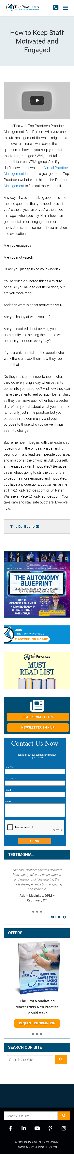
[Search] (61, 1059)
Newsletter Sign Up (38, 727)
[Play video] (37, 100)
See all (56, 917)
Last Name (10, 778)
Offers (15, 932)
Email (8, 790)
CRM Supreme (36, 1147)
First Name (10, 767)
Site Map (53, 1147)
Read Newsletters (38, 717)
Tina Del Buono (22, 526)
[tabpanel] (37, 885)
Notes (8, 801)
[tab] (33, 912)
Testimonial (21, 854)
